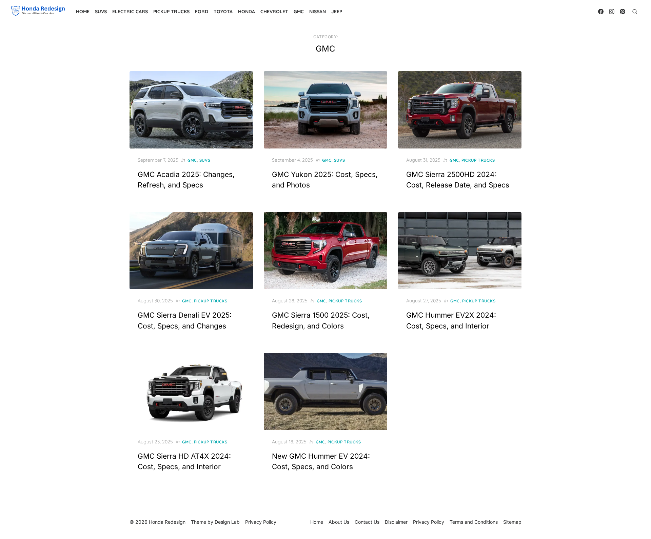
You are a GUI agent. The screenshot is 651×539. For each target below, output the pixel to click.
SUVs (101, 11)
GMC (299, 11)
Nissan (317, 11)
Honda (246, 11)
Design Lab (227, 522)
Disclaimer (396, 522)
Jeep (336, 11)
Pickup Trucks (171, 11)
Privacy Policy (428, 522)
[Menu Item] (601, 11)
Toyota (223, 11)
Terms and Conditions (474, 522)
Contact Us (367, 522)
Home (83, 11)
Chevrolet (274, 11)
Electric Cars (130, 11)
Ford (201, 11)
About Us (339, 522)
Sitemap (512, 522)
